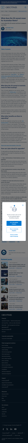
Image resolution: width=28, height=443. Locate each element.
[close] (22, 205)
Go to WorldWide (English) (14, 223)
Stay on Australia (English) (14, 229)
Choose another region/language (14, 235)
